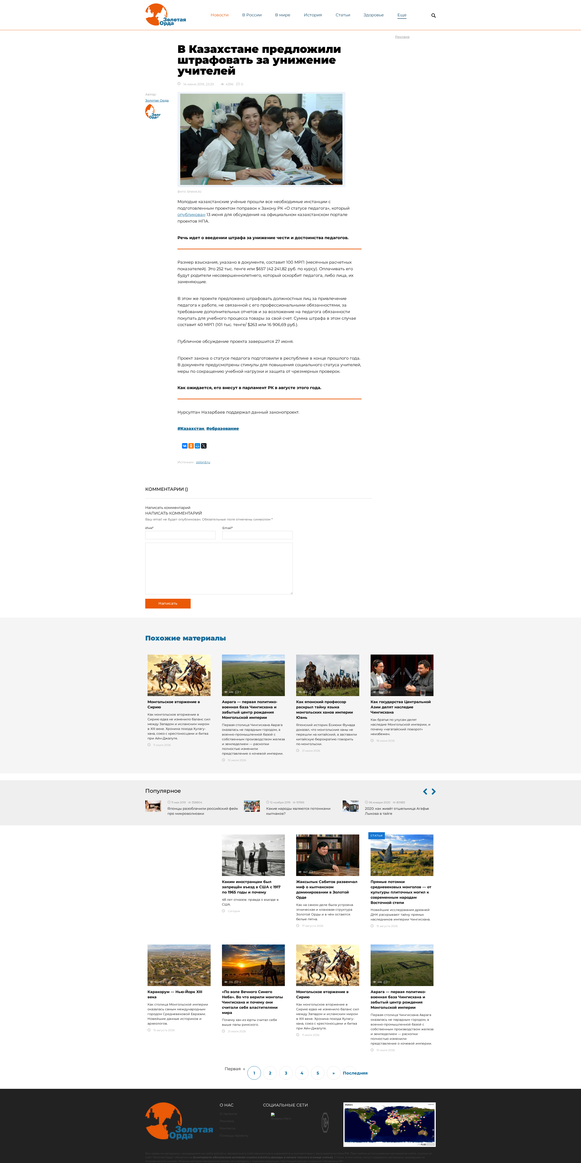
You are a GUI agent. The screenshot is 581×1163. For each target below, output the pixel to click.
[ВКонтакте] (184, 446)
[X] (204, 446)
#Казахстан (190, 428)
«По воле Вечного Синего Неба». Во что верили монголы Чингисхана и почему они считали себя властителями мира (252, 1002)
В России (252, 14)
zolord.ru (203, 462)
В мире (282, 14)
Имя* (149, 528)
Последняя (349, 1073)
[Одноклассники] (191, 446)
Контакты (227, 1128)
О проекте (228, 1114)
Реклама (227, 1121)
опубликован (191, 214)
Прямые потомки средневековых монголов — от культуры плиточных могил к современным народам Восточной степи (401, 892)
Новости (220, 14)
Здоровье (374, 14)
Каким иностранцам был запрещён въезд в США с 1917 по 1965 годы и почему (251, 887)
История (313, 14)
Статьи (343, 14)
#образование (222, 428)
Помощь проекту (234, 1136)
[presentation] (425, 792)
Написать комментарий (167, 507)
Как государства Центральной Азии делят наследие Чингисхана (401, 707)
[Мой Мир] (197, 446)
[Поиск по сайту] (433, 15)
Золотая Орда (157, 100)
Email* (227, 528)
